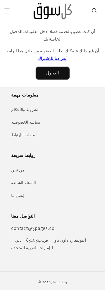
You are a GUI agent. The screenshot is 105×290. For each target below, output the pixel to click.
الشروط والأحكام (25, 110)
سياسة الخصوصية (25, 122)
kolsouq (60, 282)
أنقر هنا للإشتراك (52, 58)
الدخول (52, 73)
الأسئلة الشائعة (23, 183)
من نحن (17, 170)
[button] (7, 11)
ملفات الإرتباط (23, 135)
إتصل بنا (17, 195)
